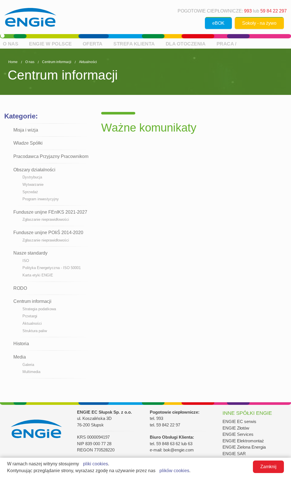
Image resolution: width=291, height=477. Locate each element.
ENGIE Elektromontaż (243, 440)
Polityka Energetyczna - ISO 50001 (51, 268)
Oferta (93, 43)
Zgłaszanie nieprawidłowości (45, 219)
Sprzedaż (30, 192)
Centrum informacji (56, 62)
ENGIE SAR (234, 453)
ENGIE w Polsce (50, 43)
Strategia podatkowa (39, 309)
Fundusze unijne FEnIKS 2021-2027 (50, 212)
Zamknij (268, 466)
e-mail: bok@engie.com (172, 449)
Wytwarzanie (32, 184)
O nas (10, 43)
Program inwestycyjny (40, 199)
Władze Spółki (28, 143)
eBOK (218, 23)
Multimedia (31, 372)
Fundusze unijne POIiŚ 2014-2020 (48, 232)
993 (248, 11)
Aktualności (88, 62)
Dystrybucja (32, 177)
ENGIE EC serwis (239, 421)
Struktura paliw (34, 331)
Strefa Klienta (134, 43)
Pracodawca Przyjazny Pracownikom (50, 156)
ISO (25, 261)
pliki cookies (95, 463)
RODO (20, 288)
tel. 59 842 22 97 (165, 424)
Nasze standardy (30, 253)
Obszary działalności (34, 169)
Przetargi (29, 316)
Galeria (28, 365)
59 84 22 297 (273, 11)
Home (13, 62)
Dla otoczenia (186, 43)
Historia (21, 343)
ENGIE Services (238, 434)
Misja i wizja (25, 130)
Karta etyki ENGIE (37, 275)
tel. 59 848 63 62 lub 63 (171, 443)
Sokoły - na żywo (259, 23)
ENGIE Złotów (236, 428)
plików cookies (174, 470)
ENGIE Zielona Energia (244, 447)
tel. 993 (156, 418)
